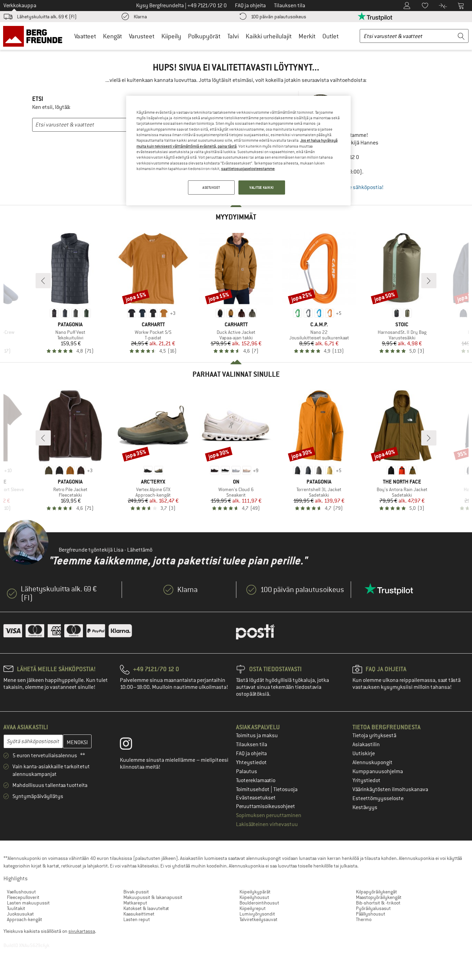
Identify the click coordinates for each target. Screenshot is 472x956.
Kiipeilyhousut (254, 897)
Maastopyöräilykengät (379, 897)
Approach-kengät (24, 919)
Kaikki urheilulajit (269, 36)
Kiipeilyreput (252, 908)
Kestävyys (364, 807)
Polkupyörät (204, 36)
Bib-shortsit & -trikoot (378, 903)
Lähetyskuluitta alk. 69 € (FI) (47, 16)
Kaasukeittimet (138, 914)
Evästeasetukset (256, 797)
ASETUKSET (211, 187)
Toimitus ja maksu (257, 735)
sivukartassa (81, 931)
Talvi (233, 36)
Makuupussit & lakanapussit (152, 897)
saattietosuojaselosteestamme (248, 168)
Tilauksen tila (251, 744)
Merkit (307, 36)
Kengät (112, 36)
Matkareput (135, 903)
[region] (238, 151)
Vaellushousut (21, 892)
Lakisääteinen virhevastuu (267, 824)
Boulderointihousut (259, 903)
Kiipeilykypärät (255, 892)
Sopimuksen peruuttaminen (268, 815)
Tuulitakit (16, 908)
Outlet (330, 36)
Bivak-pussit (136, 892)
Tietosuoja (285, 789)
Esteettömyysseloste (378, 798)
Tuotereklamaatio (255, 780)
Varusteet (141, 36)
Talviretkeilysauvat (258, 919)
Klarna (140, 16)
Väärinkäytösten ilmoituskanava (390, 789)
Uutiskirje (363, 753)
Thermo (363, 919)
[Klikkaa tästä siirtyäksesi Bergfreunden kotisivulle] (35, 35)
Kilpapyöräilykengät (376, 892)
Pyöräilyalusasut (373, 908)
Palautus (246, 771)
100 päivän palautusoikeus (278, 16)
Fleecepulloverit (23, 897)
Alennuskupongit (372, 762)
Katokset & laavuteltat (146, 908)
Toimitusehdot (253, 789)
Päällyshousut (370, 914)
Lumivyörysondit (257, 914)
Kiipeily (171, 36)
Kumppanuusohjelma (377, 771)
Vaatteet (85, 36)
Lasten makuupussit (28, 903)
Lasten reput (136, 919)
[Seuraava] (428, 280)
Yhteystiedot (251, 762)
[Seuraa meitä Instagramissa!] (131, 745)
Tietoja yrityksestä (374, 735)
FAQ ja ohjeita (251, 753)
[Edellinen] (43, 280)
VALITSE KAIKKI (261, 187)
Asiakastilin (366, 744)
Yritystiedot (366, 780)
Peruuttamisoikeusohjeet (265, 806)
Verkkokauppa (19, 5)
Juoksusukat (20, 914)
